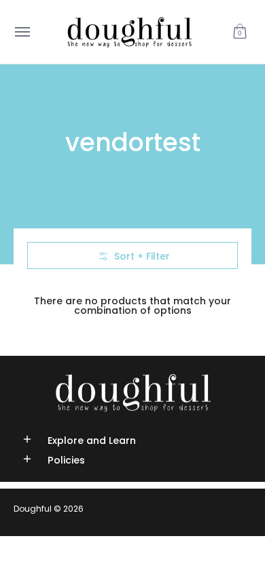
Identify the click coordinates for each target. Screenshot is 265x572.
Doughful (33, 508)
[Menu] (22, 32)
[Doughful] (129, 32)
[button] (239, 32)
